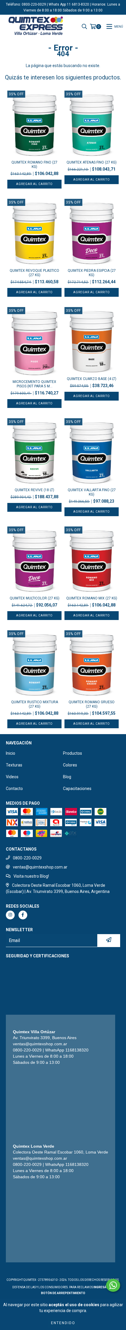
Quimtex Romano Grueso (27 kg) (92, 704)
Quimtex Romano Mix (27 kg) (91, 598)
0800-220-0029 (27, 858)
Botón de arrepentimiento (63, 1293)
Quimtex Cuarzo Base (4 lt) (91, 379)
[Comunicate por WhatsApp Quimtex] (113, 1285)
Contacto (14, 788)
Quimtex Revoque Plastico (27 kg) (34, 273)
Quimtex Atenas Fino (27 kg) (92, 162)
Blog (67, 776)
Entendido (63, 1323)
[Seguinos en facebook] (22, 915)
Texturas (14, 765)
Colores (70, 765)
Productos (72, 753)
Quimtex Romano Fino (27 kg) (34, 164)
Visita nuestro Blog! (31, 876)
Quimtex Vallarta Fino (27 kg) (92, 492)
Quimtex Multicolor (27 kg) (34, 598)
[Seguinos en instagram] (10, 915)
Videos (12, 776)
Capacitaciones (77, 788)
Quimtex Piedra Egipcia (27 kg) (92, 273)
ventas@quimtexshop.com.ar (40, 867)
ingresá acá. (103, 1287)
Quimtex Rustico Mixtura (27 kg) (34, 704)
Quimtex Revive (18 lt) (34, 490)
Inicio (10, 753)
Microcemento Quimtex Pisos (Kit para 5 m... (34, 384)
